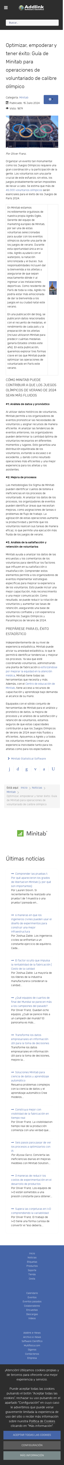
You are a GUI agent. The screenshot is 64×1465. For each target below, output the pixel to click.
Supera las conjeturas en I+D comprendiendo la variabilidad (31, 1211)
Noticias (32, 1257)
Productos (32, 1266)
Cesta (32, 1278)
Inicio (32, 1253)
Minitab (23, 97)
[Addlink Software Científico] (31, 7)
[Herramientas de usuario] (51, 99)
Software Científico (32, 1341)
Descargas (32, 1314)
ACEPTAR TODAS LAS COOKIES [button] (32, 1435)
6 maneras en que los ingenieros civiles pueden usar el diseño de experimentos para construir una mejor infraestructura (31, 923)
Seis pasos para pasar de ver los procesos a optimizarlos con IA (31, 1147)
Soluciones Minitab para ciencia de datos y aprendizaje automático (30, 1076)
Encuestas (32, 1310)
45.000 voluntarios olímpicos (24, 190)
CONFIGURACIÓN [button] (32, 1445)
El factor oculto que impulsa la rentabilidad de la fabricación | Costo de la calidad (31, 964)
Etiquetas (32, 1261)
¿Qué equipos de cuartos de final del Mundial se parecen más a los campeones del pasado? (31, 1002)
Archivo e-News (32, 1337)
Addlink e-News (32, 1332)
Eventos (32, 1297)
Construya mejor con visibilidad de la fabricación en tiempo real (30, 1114)
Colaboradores (32, 1305)
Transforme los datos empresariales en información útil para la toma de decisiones (30, 1039)
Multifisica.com (32, 1345)
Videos (32, 1318)
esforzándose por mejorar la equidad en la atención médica (31, 671)
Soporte (32, 1270)
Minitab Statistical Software (28, 758)
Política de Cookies (42, 1421)
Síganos (32, 1349)
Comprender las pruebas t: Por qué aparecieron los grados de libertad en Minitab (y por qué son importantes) (31, 880)
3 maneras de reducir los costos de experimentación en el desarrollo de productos (31, 1180)
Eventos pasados (32, 1301)
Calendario (32, 1293)
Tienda (32, 1274)
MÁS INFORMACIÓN (32, 1455)
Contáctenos (32, 1353)
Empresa (32, 1358)
